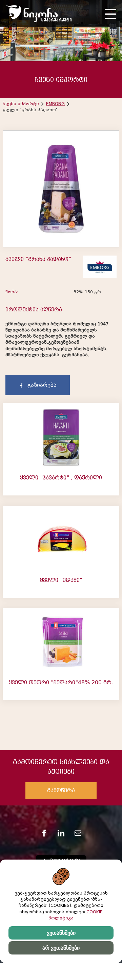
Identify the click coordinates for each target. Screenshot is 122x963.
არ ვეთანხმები (61, 948)
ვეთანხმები (61, 933)
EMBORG (55, 103)
